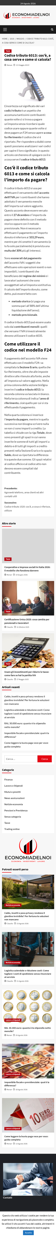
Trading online (12, 829)
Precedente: (24, 492)
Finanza (8, 779)
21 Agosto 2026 (22, 981)
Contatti (7, 1197)
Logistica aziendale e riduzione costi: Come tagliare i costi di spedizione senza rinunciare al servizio (27, 713)
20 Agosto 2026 (21, 1035)
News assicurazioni (14, 798)
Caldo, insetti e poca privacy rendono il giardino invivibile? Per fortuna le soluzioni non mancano (26, 700)
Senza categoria (12, 816)
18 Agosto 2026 (21, 1089)
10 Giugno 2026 (22, 575)
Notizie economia (13, 804)
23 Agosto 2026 (22, 923)
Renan (9, 65)
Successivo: (27, 506)
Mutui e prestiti (12, 791)
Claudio (10, 627)
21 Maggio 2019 (22, 65)
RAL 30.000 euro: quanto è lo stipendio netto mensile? (25, 725)
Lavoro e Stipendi (13, 785)
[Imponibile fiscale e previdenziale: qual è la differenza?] (28, 1061)
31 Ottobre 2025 (23, 627)
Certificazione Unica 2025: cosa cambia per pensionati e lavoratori (26, 621)
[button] (5, 29)
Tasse (8, 51)
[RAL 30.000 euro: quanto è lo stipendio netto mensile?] (28, 1007)
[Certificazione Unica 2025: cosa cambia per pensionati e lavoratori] (28, 598)
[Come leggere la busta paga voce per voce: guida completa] (28, 1115)
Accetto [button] (28, 1232)
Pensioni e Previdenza (16, 810)
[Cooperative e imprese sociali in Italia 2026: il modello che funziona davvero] (28, 546)
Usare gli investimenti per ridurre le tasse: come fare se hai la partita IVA (26, 673)
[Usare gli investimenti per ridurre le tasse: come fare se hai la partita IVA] (28, 650)
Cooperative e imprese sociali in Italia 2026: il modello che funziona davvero (27, 569)
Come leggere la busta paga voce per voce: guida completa (26, 744)
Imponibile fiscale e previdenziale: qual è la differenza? (26, 735)
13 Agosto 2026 (21, 1143)
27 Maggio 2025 (23, 679)
